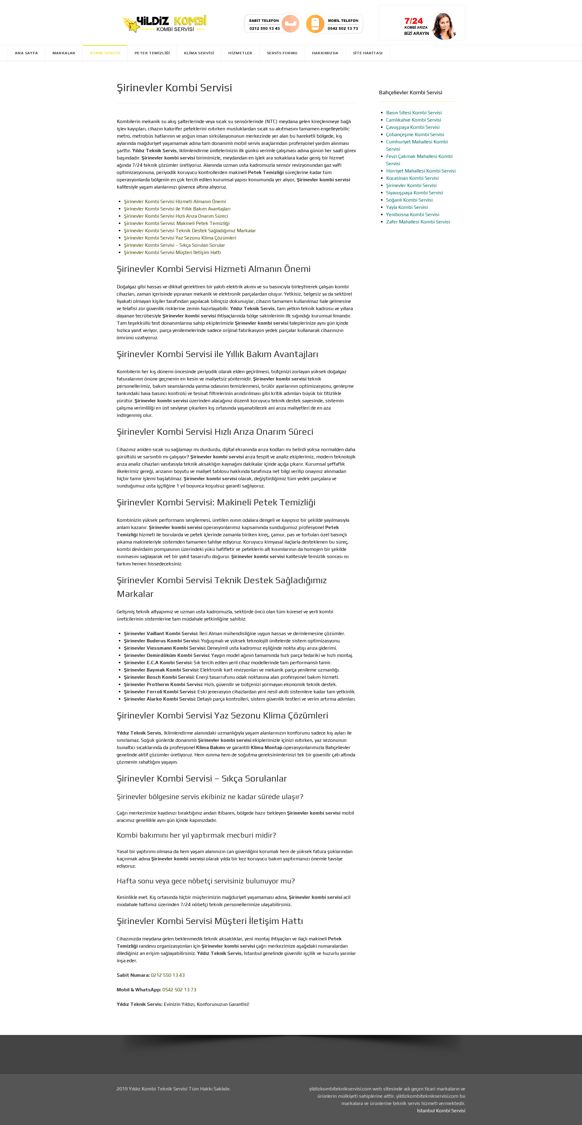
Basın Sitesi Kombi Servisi (414, 113)
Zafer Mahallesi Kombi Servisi (418, 222)
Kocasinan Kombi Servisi (412, 178)
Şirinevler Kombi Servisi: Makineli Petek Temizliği (176, 223)
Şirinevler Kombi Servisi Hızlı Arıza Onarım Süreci (176, 216)
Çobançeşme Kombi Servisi (415, 134)
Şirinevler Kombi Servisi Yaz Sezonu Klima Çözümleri (180, 238)
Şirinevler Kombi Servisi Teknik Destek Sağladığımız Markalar (190, 230)
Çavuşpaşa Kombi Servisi (413, 127)
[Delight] (164, 22)
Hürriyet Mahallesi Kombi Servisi (421, 171)
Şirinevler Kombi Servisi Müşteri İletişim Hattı (172, 252)
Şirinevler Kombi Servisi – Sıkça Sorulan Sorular (174, 245)
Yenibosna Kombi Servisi (412, 214)
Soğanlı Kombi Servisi (409, 200)
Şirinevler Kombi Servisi (411, 185)
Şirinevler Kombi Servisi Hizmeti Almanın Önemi (175, 201)
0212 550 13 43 (168, 975)
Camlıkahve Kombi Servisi (413, 120)
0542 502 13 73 (179, 990)
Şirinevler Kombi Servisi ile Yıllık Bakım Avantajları (177, 209)
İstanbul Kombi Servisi (441, 1110)
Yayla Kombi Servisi (407, 207)
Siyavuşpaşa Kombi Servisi (414, 193)
